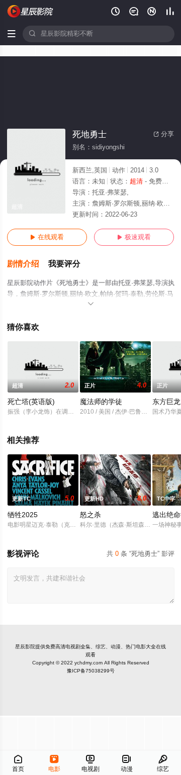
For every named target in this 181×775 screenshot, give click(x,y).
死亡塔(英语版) (31, 402)
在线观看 (47, 237)
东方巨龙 (166, 402)
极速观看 (134, 237)
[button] (27, 264)
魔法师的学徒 (101, 402)
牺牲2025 (23, 515)
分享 (163, 134)
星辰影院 (25, 646)
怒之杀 (90, 515)
